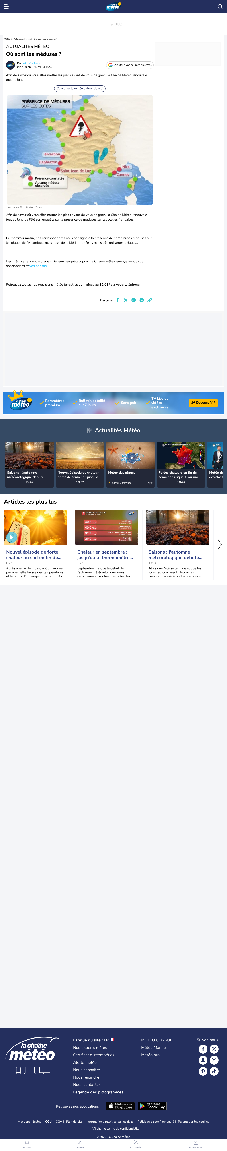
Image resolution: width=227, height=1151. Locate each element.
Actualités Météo (22, 39)
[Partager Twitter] (125, 300)
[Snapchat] (203, 1060)
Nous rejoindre (86, 1077)
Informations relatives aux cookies (109, 1122)
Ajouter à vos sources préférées (133, 65)
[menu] (6, 6)
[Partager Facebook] (117, 300)
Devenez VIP (206, 402)
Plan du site (74, 1122)
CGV (59, 1122)
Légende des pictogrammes (98, 1092)
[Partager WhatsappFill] (141, 300)
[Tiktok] (214, 1071)
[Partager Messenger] (133, 300)
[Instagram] (214, 1060)
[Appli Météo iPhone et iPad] (120, 1106)
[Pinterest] (203, 1071)
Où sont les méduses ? (45, 39)
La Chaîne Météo (31, 63)
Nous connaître (86, 1069)
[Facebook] (203, 1049)
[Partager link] (149, 300)
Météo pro (150, 1055)
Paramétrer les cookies (193, 1122)
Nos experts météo (90, 1047)
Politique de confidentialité (155, 1122)
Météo (7, 39)
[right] (219, 456)
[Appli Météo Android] (152, 1106)
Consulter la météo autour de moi (80, 88)
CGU (48, 1122)
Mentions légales (29, 1122)
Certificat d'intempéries (93, 1055)
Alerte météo (85, 1062)
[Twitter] (214, 1049)
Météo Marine (153, 1047)
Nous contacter (86, 1084)
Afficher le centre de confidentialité (115, 1128)
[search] (220, 6)
